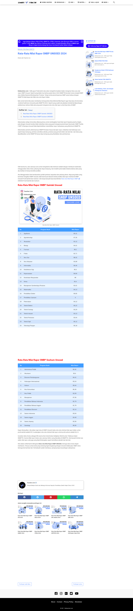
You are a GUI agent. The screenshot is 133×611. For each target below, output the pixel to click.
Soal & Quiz (95, 2)
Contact (59, 602)
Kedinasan (60, 2)
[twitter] (37, 497)
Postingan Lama (77, 584)
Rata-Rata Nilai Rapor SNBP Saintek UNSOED (37, 114)
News (105, 2)
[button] (19, 108)
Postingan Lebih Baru (24, 584)
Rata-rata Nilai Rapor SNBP (69, 179)
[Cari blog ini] (114, 2)
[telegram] (77, 497)
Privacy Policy (68, 602)
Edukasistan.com (69, 608)
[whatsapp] (63, 497)
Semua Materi (47, 2)
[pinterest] (50, 497)
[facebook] (24, 497)
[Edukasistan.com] (27, 2)
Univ (72, 2)
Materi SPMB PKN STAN (101, 61)
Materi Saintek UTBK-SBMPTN (103, 79)
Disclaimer (78, 602)
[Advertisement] (66, 21)
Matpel (82, 2)
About (53, 602)
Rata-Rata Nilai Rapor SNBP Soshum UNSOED (38, 117)
